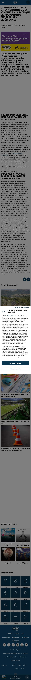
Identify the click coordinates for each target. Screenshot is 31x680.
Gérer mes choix (15, 369)
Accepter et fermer (15, 363)
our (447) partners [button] (10, 315)
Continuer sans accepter (21, 308)
